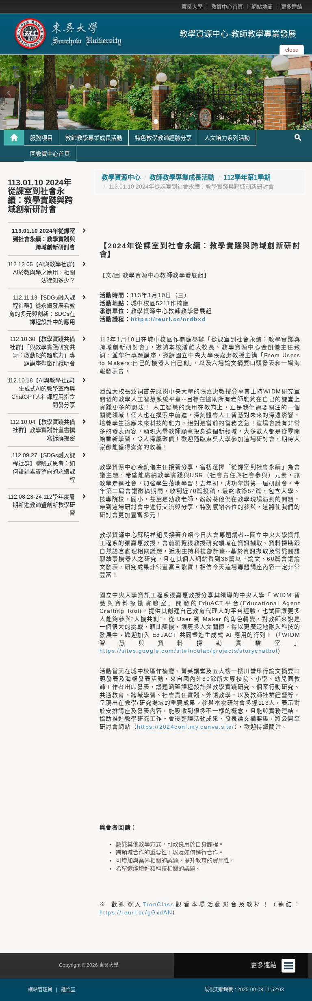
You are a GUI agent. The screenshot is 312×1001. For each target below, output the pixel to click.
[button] (8, 92)
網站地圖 (262, 6)
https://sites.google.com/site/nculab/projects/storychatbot (189, 650)
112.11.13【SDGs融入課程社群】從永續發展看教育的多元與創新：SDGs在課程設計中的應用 (42, 309)
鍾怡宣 (68, 989)
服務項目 (41, 138)
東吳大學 (192, 6)
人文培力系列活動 (227, 138)
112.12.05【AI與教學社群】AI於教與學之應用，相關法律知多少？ (41, 272)
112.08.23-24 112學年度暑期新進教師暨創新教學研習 (41, 504)
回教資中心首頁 (50, 153)
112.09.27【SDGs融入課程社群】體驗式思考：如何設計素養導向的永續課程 (43, 467)
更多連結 (291, 6)
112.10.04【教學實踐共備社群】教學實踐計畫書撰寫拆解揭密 (42, 430)
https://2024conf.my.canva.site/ (185, 726)
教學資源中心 (121, 177)
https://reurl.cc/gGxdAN (136, 912)
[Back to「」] (14, 137)
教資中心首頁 (227, 6)
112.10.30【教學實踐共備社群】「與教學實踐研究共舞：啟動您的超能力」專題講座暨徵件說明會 (42, 351)
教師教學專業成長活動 (93, 138)
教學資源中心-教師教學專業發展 (238, 34)
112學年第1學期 (247, 177)
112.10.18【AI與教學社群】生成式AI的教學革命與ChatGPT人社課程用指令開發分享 (41, 392)
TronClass (158, 904)
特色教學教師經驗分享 (163, 138)
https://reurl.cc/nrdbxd (168, 319)
